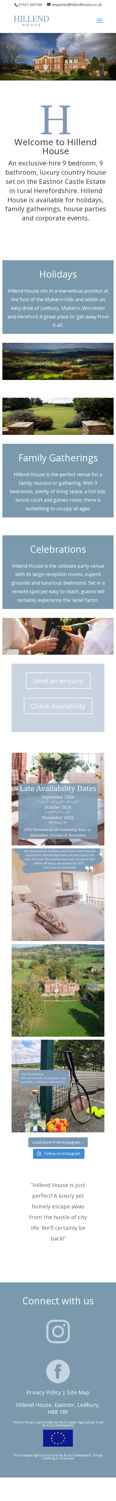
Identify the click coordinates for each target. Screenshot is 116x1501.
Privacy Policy (43, 1392)
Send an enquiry (58, 680)
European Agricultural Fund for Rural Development (72, 1423)
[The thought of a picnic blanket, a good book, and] (58, 990)
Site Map (78, 1392)
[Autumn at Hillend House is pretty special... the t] (58, 799)
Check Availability (58, 705)
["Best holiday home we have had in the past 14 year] (58, 894)
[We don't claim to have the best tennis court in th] (58, 1086)
